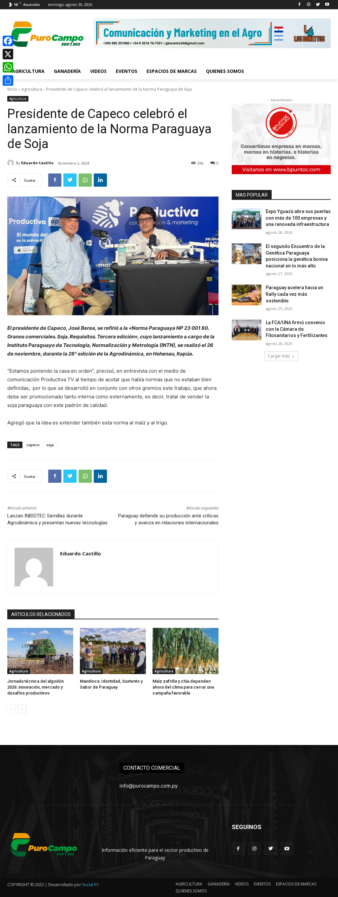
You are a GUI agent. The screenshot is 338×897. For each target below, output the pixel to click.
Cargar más (279, 356)
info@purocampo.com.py (148, 786)
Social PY (90, 884)
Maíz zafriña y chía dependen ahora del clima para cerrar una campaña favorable (183, 687)
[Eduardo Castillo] (11, 163)
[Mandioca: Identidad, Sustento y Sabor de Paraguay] (113, 651)
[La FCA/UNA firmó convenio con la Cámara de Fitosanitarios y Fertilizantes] (246, 330)
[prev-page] (11, 709)
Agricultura (31, 89)
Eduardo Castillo (37, 162)
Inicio (12, 89)
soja (50, 444)
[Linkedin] (100, 180)
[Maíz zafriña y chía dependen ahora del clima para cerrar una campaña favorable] (185, 651)
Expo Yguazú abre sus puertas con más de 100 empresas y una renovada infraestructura (298, 218)
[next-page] (22, 709)
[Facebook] (299, 5)
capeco (33, 444)
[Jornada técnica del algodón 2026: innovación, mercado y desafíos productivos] (40, 651)
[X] (8, 54)
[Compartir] (8, 80)
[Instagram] (309, 5)
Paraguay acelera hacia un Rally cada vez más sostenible (294, 294)
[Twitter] (317, 5)
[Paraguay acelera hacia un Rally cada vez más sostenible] (246, 295)
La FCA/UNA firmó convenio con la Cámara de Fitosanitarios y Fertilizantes (296, 329)
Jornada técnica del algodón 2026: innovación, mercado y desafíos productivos (35, 687)
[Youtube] (327, 5)
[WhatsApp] (85, 180)
